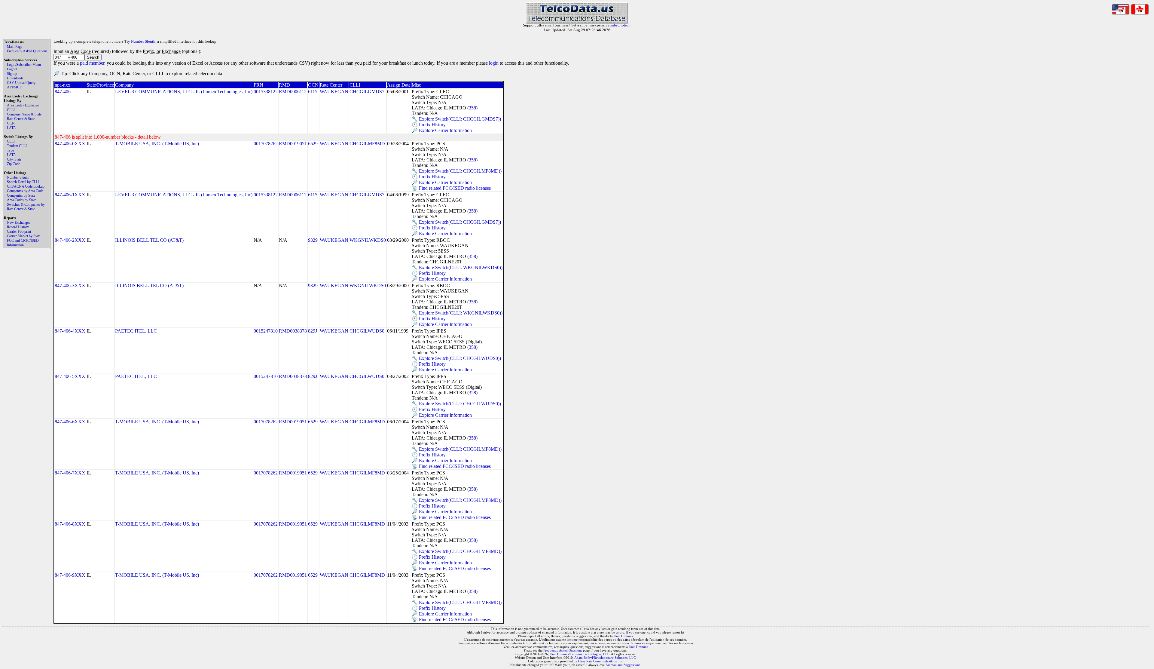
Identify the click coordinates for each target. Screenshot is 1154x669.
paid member (92, 63)
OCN (11, 123)
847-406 (63, 91)
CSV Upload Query (21, 83)
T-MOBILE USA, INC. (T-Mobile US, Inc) (157, 143)
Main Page (14, 46)
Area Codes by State (21, 200)
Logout (12, 69)
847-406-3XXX (70, 285)
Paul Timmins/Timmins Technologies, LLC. (580, 654)
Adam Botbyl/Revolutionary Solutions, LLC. (605, 657)
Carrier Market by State (23, 236)
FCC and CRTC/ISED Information (23, 242)
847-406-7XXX (70, 472)
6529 (313, 143)
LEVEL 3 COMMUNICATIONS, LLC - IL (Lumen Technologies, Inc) (183, 91)
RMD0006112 (293, 91)
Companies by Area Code (25, 191)
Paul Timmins (623, 636)
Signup (12, 74)
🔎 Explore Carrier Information (442, 130)
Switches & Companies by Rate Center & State (26, 206)
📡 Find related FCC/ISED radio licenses (451, 188)
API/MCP (14, 87)
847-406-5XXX (70, 376)
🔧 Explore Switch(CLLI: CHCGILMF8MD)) (457, 170)
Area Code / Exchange (23, 105)
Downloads (15, 78)
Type (10, 150)
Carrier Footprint (19, 231)
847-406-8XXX (70, 523)
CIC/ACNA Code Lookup (25, 186)
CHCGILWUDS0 (367, 330)
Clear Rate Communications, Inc (600, 661)
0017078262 (266, 143)
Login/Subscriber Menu (24, 65)
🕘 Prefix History (429, 124)
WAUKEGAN (334, 91)
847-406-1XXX (70, 194)
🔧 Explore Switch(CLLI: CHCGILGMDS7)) (456, 118)
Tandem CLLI (17, 146)
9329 (313, 240)
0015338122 (266, 91)
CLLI (11, 110)
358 (472, 107)
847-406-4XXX (70, 330)
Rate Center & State (21, 119)
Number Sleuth (18, 177)
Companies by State (21, 195)
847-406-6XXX (70, 421)
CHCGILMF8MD (367, 143)
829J (312, 330)
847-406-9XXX (70, 575)
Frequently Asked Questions (27, 51)
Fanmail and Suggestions (623, 665)
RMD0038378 (293, 330)
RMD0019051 (293, 143)
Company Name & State (24, 114)
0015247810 (266, 330)
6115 (312, 91)
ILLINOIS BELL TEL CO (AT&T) (149, 240)
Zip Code (13, 164)
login (494, 63)
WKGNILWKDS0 (368, 240)
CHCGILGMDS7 (367, 91)
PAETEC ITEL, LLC (136, 330)
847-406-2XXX (70, 240)
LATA (11, 128)
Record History (18, 227)
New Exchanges (18, 222)
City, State (14, 159)
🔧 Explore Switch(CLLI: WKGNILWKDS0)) (457, 267)
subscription (620, 25)
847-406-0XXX (70, 143)
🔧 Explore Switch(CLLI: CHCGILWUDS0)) (456, 358)
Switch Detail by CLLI (23, 182)
